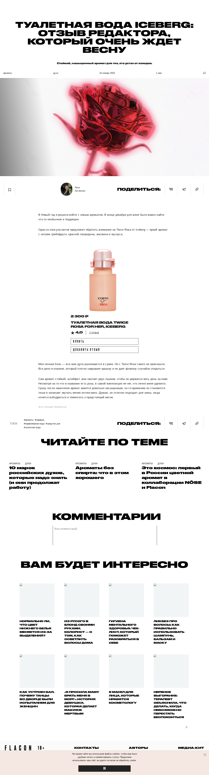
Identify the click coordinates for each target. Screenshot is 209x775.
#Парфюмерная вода (34, 423)
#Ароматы (28, 419)
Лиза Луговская (80, 189)
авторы (138, 747)
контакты (86, 747)
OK (104, 768)
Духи (55, 73)
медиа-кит (191, 747)
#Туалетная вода (32, 427)
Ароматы (7, 73)
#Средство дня (53, 423)
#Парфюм (39, 419)
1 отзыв (94, 332)
